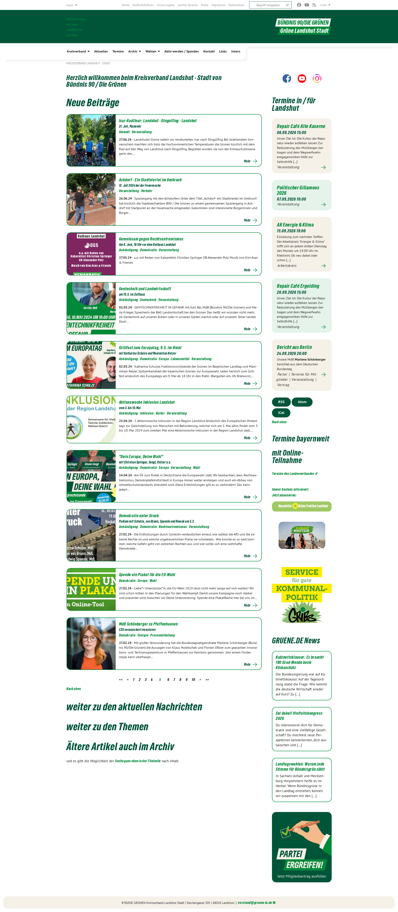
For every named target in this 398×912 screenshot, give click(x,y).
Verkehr (147, 191)
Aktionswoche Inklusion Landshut (147, 402)
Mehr (247, 161)
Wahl (196, 467)
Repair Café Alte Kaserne (301, 126)
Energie (143, 635)
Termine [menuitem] (118, 51)
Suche (204, 5)
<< (121, 679)
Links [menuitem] (323, 5)
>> (207, 679)
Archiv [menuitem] (132, 51)
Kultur (160, 413)
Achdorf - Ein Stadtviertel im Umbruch (150, 179)
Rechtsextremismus (173, 526)
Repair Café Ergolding (298, 286)
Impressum (218, 5)
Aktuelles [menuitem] (101, 51)
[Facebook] (299, 5)
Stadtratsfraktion (143, 5)
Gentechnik (148, 299)
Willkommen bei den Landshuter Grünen (75, 27)
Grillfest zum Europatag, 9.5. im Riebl (150, 347)
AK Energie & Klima (295, 225)
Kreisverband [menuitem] (76, 51)
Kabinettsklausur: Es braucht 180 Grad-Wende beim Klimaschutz (300, 662)
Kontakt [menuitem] (209, 51)
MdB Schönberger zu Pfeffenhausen (148, 624)
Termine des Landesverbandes (293, 473)
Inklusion (147, 413)
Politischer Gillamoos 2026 (298, 190)
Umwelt (124, 132)
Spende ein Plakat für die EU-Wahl (147, 574)
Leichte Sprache (188, 5)
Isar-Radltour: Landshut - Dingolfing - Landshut (158, 120)
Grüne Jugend (166, 5)
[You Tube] (306, 5)
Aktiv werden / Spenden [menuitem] (181, 51)
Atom (302, 401)
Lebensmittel (180, 359)
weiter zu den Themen (107, 727)
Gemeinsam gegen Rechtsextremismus (151, 239)
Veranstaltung (142, 132)
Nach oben (73, 688)
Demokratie (148, 250)
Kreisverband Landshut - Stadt (88, 63)
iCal (281, 412)
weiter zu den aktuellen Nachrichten (134, 707)
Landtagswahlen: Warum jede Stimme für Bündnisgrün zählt (300, 767)
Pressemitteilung (162, 635)
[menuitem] (125, 5)
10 (193, 679)
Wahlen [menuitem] (151, 51)
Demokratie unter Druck (139, 515)
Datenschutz (236, 5)
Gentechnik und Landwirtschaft (145, 288)
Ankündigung (128, 250)
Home (125, 5)
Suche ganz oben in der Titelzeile (138, 761)
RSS (281, 401)
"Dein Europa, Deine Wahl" (141, 456)
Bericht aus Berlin (294, 347)
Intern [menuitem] (235, 51)
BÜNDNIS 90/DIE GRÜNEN (303, 22)
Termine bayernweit (300, 438)
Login (69, 5)
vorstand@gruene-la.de (255, 902)
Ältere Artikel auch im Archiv (120, 746)
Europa (164, 359)
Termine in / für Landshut (294, 104)
